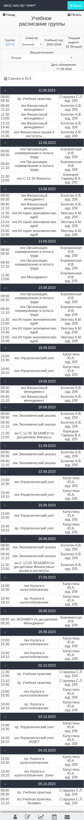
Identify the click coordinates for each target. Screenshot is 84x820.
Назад (10, 14)
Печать (75, 14)
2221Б (10, 44)
